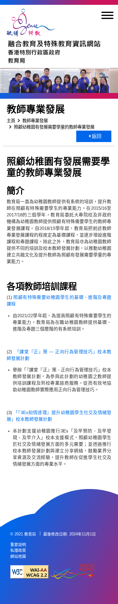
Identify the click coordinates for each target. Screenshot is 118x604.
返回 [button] (95, 136)
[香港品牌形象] (72, 572)
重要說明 (18, 544)
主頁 (11, 120)
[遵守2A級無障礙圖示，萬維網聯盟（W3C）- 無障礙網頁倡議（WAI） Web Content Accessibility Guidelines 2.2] (29, 572)
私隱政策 (18, 550)
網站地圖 (18, 556)
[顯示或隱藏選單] (107, 16)
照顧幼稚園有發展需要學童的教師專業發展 (54, 127)
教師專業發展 (35, 120)
